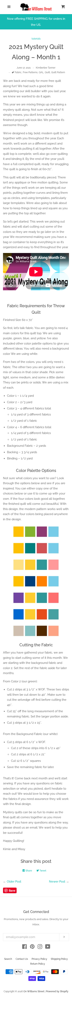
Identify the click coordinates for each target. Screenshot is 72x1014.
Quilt (47, 72)
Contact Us (22, 959)
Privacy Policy (39, 959)
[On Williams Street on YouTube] (47, 947)
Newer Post (57, 881)
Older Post (14, 881)
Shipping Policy (59, 959)
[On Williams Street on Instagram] (40, 947)
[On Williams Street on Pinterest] (32, 947)
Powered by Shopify (57, 991)
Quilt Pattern (58, 72)
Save (12, 890)
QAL (41, 72)
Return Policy (37, 963)
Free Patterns (30, 72)
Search (8, 959)
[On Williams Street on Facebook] (24, 947)
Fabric (18, 72)
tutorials (36, 38)
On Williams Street (33, 991)
